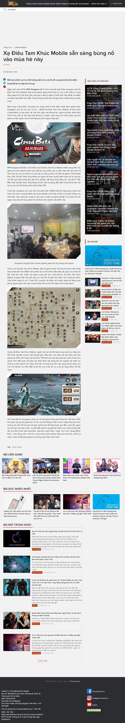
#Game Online (31, 4)
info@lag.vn (16, 701)
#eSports (65, 4)
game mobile (17, 447)
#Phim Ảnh (95, 4)
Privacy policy (75, 681)
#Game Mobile (43, 4)
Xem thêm (43, 661)
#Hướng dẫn (73, 4)
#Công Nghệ (84, 4)
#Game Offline (55, 4)
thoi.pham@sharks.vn (25, 709)
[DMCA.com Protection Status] (94, 710)
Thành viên (117, 4)
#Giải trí (103, 4)
